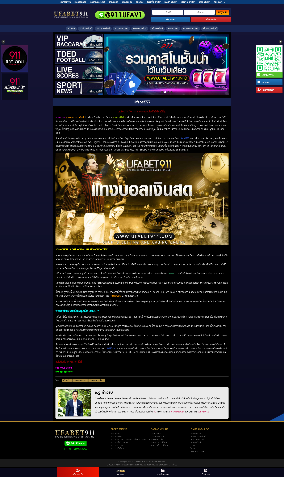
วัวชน (193, 445)
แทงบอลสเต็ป (116, 436)
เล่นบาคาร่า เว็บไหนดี (159, 442)
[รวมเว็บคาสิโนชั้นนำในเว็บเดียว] (166, 64)
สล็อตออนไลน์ (157, 28)
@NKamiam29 (177, 411)
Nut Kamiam (203, 411)
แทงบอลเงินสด (117, 445)
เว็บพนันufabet (80, 380)
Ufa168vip (110, 348)
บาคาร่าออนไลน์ (103, 28)
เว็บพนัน (66, 380)
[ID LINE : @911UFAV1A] (75, 443)
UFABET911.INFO (142, 461)
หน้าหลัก (71, 28)
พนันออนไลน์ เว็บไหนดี (160, 445)
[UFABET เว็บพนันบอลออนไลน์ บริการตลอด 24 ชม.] (71, 11)
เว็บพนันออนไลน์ (209, 28)
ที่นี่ (155, 411)
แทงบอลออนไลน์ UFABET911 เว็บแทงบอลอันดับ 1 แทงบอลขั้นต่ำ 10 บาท (130, 441)
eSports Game (197, 451)
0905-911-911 (65, 367)
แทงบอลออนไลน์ (121, 28)
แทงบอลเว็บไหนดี (117, 448)
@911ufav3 (69, 371)
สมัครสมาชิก (268, 89)
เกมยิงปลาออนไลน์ (190, 28)
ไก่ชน (193, 448)
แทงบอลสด (115, 433)
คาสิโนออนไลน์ (85, 28)
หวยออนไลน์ (173, 28)
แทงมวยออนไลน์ (139, 28)
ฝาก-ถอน (266, 82)
